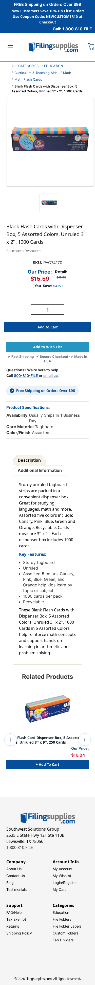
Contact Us (15, 875)
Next (85, 739)
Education (61, 912)
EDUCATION (53, 66)
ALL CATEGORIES (25, 66)
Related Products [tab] (47, 676)
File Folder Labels (67, 926)
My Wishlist (62, 875)
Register (70, 882)
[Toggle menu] (10, 47)
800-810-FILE (26, 375)
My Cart (59, 889)
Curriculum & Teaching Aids (36, 73)
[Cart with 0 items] (91, 47)
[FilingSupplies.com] (53, 47)
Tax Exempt (16, 919)
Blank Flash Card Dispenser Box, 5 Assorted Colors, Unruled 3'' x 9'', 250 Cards (44, 739)
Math (67, 73)
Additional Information (40, 470)
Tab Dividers (63, 940)
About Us (14, 869)
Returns (12, 926)
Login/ (58, 882)
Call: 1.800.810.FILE (72, 28)
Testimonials (16, 889)
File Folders (62, 919)
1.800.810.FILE (19, 847)
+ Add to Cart (47, 764)
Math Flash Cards (28, 79)
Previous (10, 739)
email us (51, 375)
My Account (62, 869)
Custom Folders (65, 933)
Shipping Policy (19, 933)
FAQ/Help (14, 912)
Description (29, 460)
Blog (10, 882)
